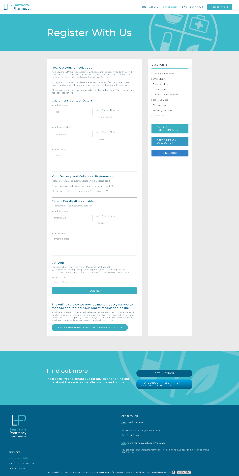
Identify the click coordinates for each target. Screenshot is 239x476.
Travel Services (160, 100)
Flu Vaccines (159, 105)
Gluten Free (159, 115)
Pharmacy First (161, 84)
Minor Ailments (161, 89)
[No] (236, 472)
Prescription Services (163, 73)
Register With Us (19, 458)
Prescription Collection (22, 463)
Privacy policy (184, 472)
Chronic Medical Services (165, 94)
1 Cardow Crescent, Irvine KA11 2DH (143, 430)
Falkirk (168, 450)
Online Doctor (160, 79)
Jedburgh (184, 450)
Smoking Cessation (163, 110)
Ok (173, 472)
